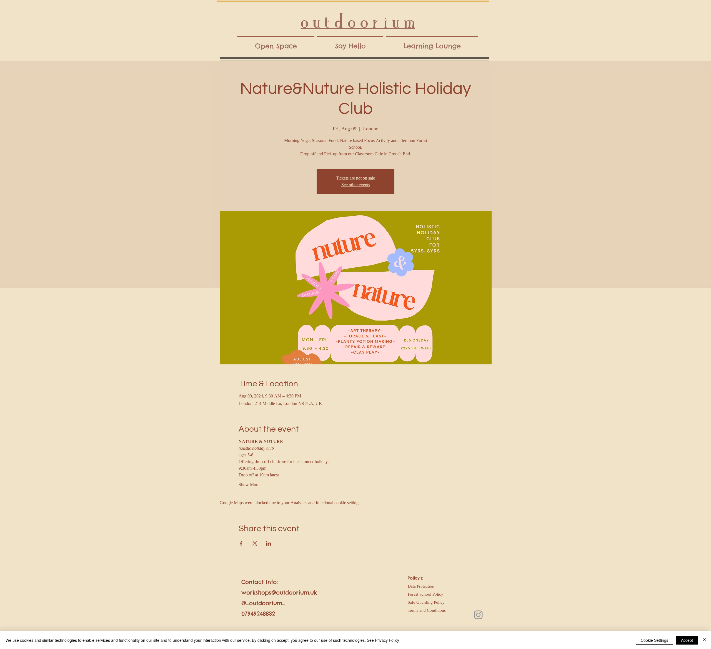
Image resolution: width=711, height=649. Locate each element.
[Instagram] (478, 615)
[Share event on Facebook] (241, 543)
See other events (355, 185)
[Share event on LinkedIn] (268, 543)
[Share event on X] (254, 543)
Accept (687, 640)
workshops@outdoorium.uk (279, 592)
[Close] (704, 640)
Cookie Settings (654, 640)
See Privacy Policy (383, 640)
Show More (249, 485)
